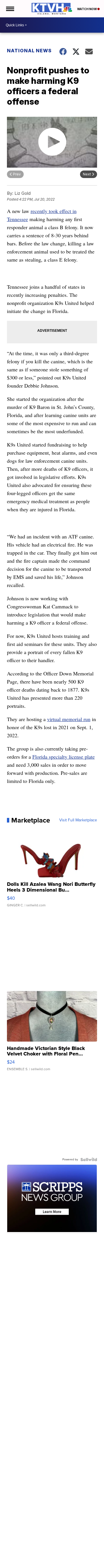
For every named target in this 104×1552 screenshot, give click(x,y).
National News (29, 50)
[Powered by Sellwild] (88, 1159)
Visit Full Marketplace (78, 820)
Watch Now (87, 9)
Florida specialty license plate (63, 756)
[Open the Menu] (9, 8)
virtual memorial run (68, 719)
